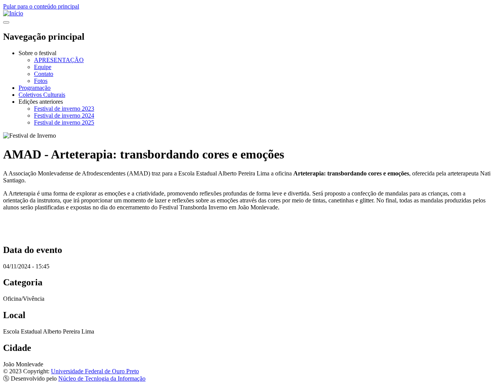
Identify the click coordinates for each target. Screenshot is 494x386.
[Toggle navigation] (6, 22)
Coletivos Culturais (42, 94)
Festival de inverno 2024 (64, 115)
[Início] (13, 13)
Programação (35, 87)
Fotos (40, 81)
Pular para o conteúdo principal (41, 6)
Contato (43, 74)
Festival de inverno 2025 (64, 122)
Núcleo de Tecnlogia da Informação (101, 378)
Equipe (42, 67)
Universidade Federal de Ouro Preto (95, 371)
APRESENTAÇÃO (59, 60)
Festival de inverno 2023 (64, 108)
